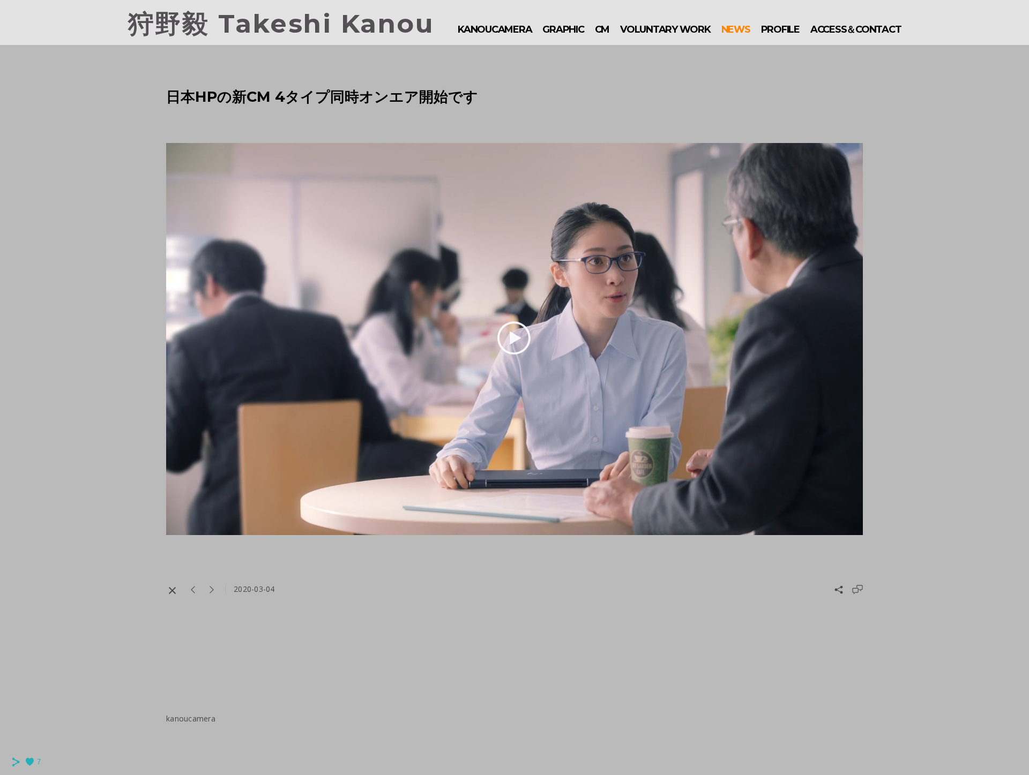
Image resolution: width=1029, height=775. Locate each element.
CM (602, 29)
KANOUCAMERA (495, 29)
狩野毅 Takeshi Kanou (281, 23)
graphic (563, 29)
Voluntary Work (665, 29)
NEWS (735, 29)
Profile (780, 29)
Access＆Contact (855, 29)
